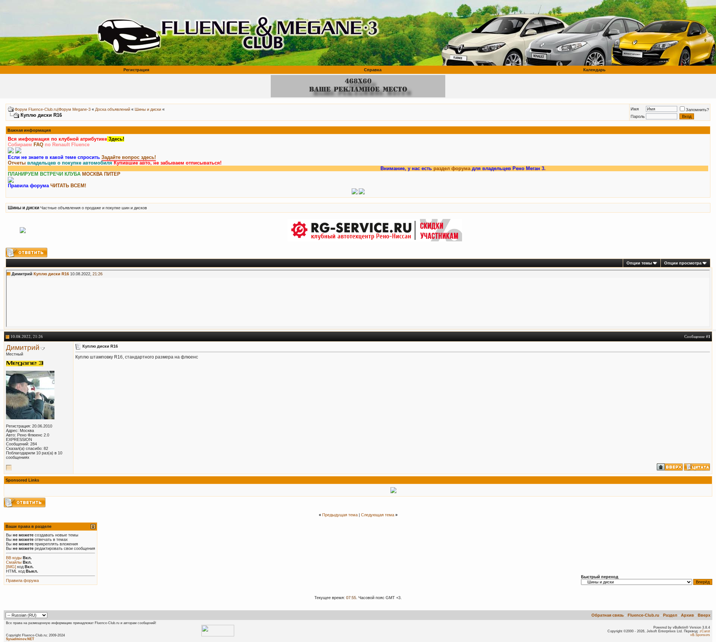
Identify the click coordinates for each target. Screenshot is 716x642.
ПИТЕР (112, 174)
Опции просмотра (682, 263)
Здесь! (115, 139)
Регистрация (136, 70)
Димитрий (23, 347)
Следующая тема (377, 515)
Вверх (704, 615)
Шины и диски (148, 109)
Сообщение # (697, 336)
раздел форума (435, 168)
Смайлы (14, 562)
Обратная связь (607, 615)
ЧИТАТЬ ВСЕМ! (68, 185)
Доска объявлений (112, 109)
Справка (372, 70)
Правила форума (22, 580)
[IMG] (11, 566)
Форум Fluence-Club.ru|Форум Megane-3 (53, 109)
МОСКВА (92, 174)
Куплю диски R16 (51, 274)
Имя (635, 109)
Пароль (638, 116)
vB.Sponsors (700, 635)
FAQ (38, 144)
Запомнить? (697, 109)
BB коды (14, 557)
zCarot (705, 631)
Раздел (670, 615)
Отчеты (17, 163)
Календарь (594, 70)
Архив (687, 615)
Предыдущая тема (340, 515)
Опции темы (639, 263)
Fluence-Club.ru (643, 615)
